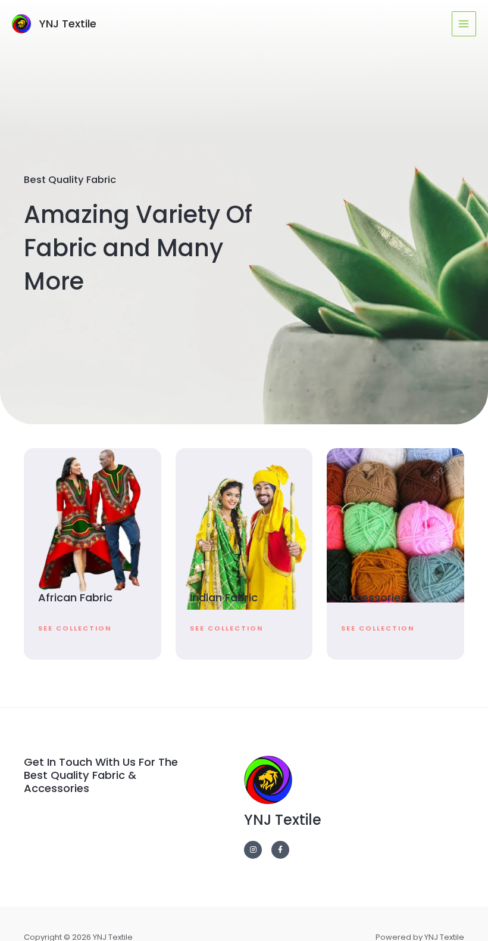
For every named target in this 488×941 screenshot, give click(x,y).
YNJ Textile (67, 23)
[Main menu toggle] (464, 23)
